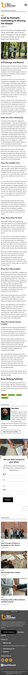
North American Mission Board (11, 671)
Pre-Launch (11, 395)
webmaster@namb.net (8, 648)
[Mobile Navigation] (25, 5)
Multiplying (4, 397)
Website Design (9, 673)
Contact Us (6, 651)
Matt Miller (3, 26)
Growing (19, 395)
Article (2, 15)
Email (4, 490)
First (4, 480)
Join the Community (8, 632)
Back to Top (14, 611)
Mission (4, 395)
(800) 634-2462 (7, 643)
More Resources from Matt (10, 432)
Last (4, 486)
